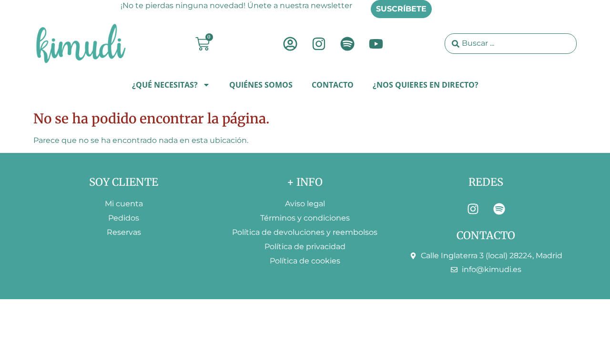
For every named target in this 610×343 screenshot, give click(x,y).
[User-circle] (290, 44)
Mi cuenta (124, 203)
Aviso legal (305, 203)
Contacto (333, 85)
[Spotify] (347, 44)
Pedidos (123, 217)
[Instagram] (319, 44)
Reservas (124, 232)
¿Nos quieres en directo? (425, 85)
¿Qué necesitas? (165, 85)
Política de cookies (305, 260)
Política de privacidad (305, 246)
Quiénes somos (261, 85)
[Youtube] (376, 44)
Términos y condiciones (305, 217)
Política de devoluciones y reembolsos (304, 232)
